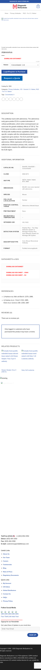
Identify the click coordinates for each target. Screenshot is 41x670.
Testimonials (7, 564)
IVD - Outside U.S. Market (27, 89)
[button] (2, 6)
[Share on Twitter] (10, 99)
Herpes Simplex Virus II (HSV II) (8, 371)
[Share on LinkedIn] (21, 99)
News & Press (7, 572)
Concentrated (9, 94)
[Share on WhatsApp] (3, 99)
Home (6, 13)
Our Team (6, 557)
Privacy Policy (8, 601)
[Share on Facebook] (7, 99)
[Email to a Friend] (14, 99)
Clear (38, 61)
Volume (5, 65)
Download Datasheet (12, 58)
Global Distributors (9, 590)
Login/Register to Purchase (14, 72)
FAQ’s (5, 597)
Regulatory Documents (11, 575)
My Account (7, 583)
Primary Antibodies (15, 13)
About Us (6, 554)
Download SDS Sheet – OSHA (17, 272)
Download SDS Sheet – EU (16, 275)
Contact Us (7, 594)
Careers (5, 561)
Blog (4, 568)
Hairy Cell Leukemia (27, 370)
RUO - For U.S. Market (29, 13)
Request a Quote (12, 78)
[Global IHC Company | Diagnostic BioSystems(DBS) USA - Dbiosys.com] (20, 6)
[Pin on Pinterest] (17, 99)
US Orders (6, 587)
